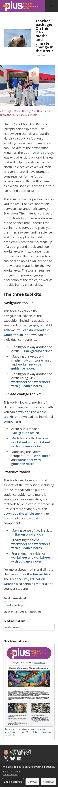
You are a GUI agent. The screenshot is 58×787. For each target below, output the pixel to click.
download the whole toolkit (24, 513)
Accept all (48, 781)
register (17, 611)
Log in (7, 611)
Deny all (32, 781)
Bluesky (37, 732)
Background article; (39, 351)
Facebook (46, 732)
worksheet (43, 360)
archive (41, 574)
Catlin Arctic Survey (38, 153)
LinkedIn (11, 735)
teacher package (14, 605)
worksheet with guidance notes (26, 366)
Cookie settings (13, 781)
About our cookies (12, 771)
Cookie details (10, 774)
